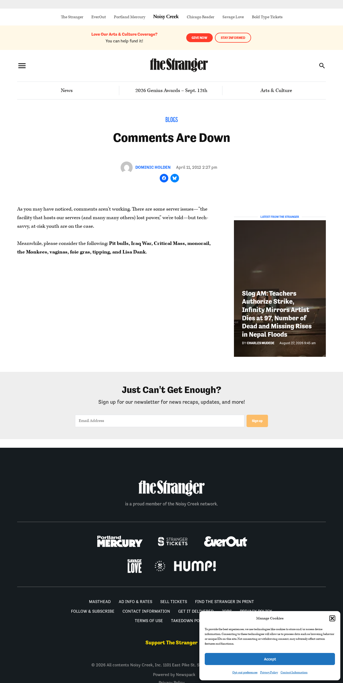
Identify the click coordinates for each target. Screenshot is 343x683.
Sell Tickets (173, 601)
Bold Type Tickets (267, 17)
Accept (270, 659)
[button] (332, 618)
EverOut (98, 17)
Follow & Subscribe (92, 611)
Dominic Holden (153, 167)
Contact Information (294, 672)
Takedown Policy (189, 620)
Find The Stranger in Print (224, 601)
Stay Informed (233, 38)
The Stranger (72, 17)
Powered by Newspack (174, 674)
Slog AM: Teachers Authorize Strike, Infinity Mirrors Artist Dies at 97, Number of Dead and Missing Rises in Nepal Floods (277, 314)
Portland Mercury (129, 17)
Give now (199, 38)
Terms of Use (149, 620)
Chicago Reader (200, 17)
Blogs (171, 120)
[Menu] (22, 65)
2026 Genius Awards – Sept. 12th (171, 90)
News (67, 90)
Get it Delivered (196, 611)
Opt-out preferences (245, 672)
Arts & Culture (276, 90)
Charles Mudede (260, 343)
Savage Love (233, 17)
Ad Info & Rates (135, 601)
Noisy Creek (166, 17)
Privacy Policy (269, 672)
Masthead (100, 601)
